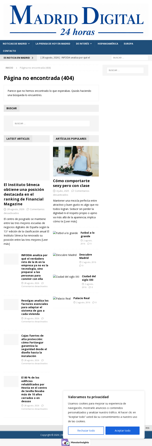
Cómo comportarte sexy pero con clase (71, 183)
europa (128, 43)
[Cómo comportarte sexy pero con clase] (76, 161)
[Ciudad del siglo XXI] (66, 277)
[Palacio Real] (62, 299)
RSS (147, 428)
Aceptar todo (122, 430)
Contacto (9, 50)
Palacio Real (81, 298)
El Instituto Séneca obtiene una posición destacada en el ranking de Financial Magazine (24, 194)
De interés (82, 43)
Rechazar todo (86, 430)
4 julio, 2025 (62, 190)
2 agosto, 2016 (89, 262)
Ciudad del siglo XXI (89, 277)
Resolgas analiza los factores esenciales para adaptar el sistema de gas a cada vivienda (35, 307)
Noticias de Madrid (15, 43)
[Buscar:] (129, 57)
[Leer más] (70, 221)
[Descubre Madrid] (65, 255)
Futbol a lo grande (88, 234)
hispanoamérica (108, 43)
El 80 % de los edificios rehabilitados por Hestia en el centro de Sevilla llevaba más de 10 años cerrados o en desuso (34, 389)
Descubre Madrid (85, 256)
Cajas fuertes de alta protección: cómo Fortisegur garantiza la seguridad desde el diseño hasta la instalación (34, 346)
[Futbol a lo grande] (65, 233)
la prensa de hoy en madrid (53, 43)
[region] (104, 415)
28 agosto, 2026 (15, 209)
